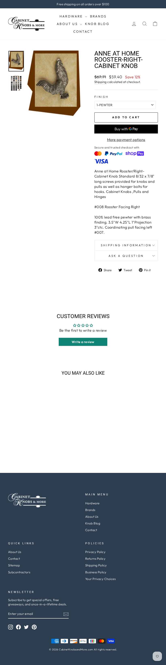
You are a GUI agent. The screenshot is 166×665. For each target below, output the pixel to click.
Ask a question (126, 256)
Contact (83, 31)
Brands (98, 16)
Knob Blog (97, 24)
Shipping (100, 82)
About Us (68, 24)
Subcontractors (19, 572)
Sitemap (14, 565)
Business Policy (95, 572)
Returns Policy (95, 559)
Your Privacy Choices (100, 579)
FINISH (101, 97)
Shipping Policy (96, 565)
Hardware (72, 16)
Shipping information (126, 245)
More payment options (126, 139)
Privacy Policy (95, 552)
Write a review (83, 342)
